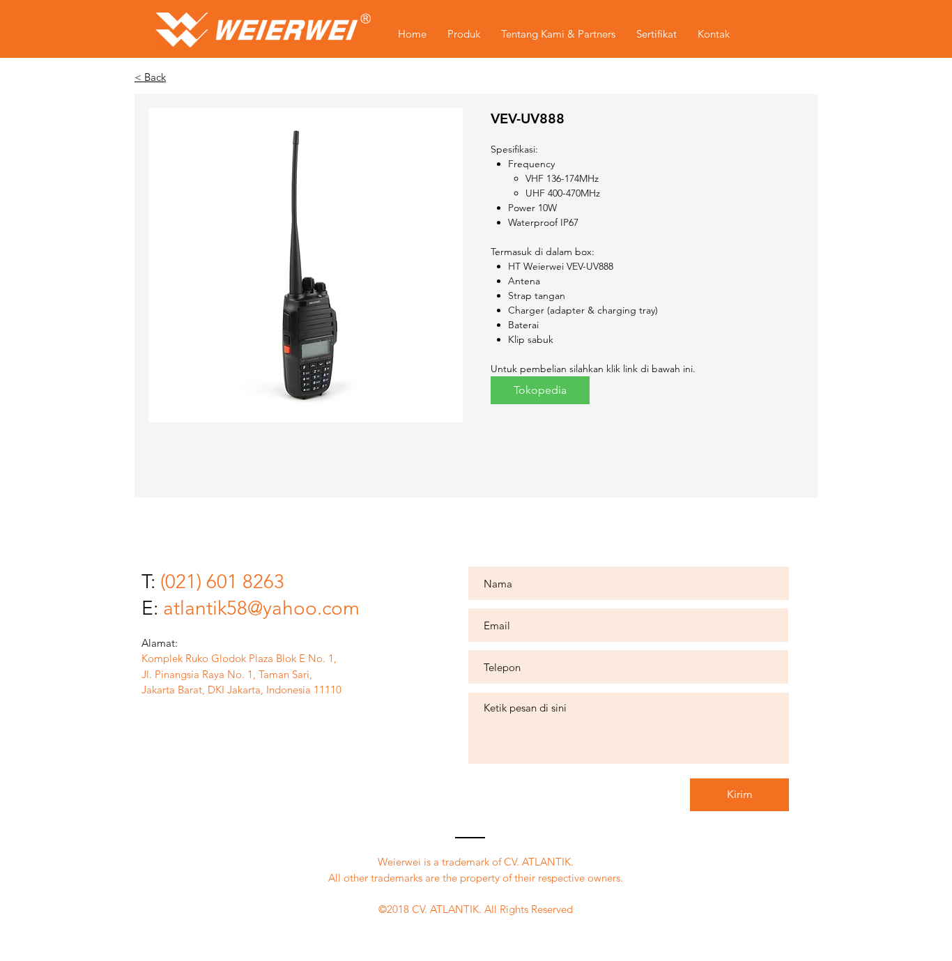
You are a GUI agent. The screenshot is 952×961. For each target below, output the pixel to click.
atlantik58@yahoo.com (261, 608)
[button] (305, 265)
